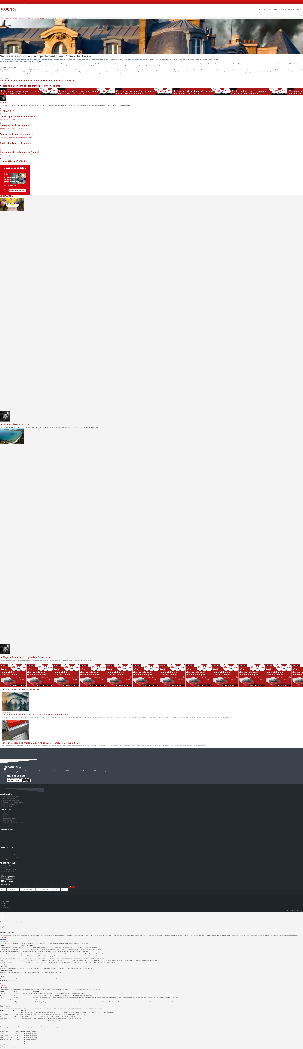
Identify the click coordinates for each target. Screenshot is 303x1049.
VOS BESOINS (262, 9)
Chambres (39, 886)
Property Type (24, 886)
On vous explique (6, 712)
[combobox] (13, 889)
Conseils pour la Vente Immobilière (10, 741)
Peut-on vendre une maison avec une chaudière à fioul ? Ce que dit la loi (41, 743)
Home (3, 18)
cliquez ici (137, 920)
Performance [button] (3, 974)
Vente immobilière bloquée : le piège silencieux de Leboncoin (35, 714)
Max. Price (64, 886)
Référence (3, 886)
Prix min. (54, 886)
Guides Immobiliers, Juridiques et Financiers (16, 18)
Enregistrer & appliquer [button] (6, 1046)
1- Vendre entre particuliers (39, 18)
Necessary (4, 939)
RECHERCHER (297, 9)
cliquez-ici (174, 920)
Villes (8, 886)
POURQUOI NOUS (285, 9)
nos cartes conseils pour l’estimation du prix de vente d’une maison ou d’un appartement (105, 74)
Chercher (72, 887)
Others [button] (2, 1023)
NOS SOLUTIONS (273, 9)
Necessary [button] (3, 937)
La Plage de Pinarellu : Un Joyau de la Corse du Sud (25, 657)
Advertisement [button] (4, 1004)
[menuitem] (301, 15)
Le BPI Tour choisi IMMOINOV (15, 424)
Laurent (4, 102)
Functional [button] (2, 964)
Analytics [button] (2, 985)
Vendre (29, 18)
